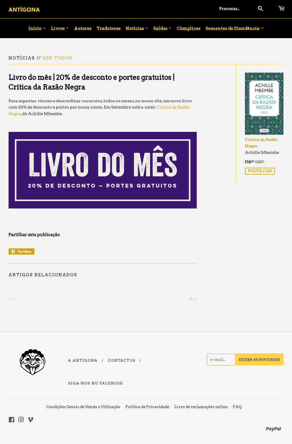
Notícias (135, 28)
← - (12, 298)
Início (35, 28)
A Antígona (83, 361)
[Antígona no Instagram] (21, 420)
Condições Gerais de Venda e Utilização (83, 407)
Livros (58, 28)
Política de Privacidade (147, 407)
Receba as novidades (259, 359)
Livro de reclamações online (201, 407)
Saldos (160, 28)
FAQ (237, 407)
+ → (193, 298)
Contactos (121, 361)
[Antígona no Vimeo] (30, 420)
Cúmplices (188, 28)
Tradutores (109, 28)
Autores (83, 28)
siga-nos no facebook (95, 383)
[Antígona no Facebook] (12, 420)
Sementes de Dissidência (233, 28)
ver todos (57, 58)
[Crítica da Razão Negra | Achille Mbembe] (103, 207)
